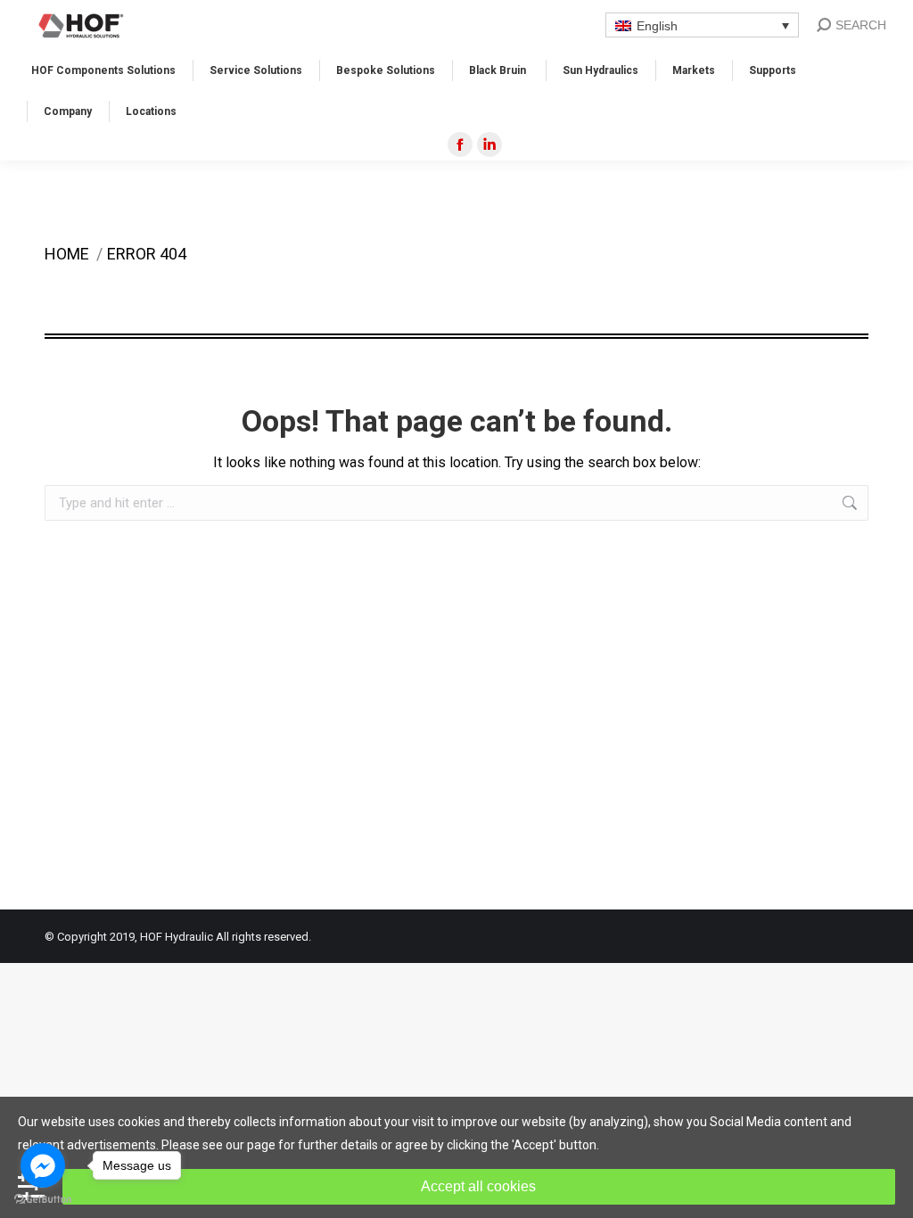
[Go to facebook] (43, 1165)
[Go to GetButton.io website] (42, 1200)
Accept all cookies (478, 1186)
